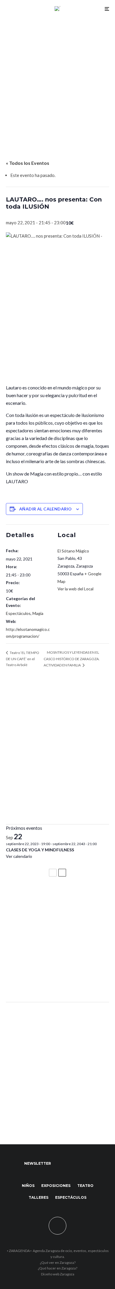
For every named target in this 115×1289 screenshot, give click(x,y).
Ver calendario (19, 856)
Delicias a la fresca (28, 981)
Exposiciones (55, 1185)
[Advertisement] (57, 78)
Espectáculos (18, 613)
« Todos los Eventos (27, 163)
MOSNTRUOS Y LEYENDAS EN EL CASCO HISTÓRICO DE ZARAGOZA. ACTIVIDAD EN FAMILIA (72, 658)
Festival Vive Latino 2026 (35, 897)
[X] (72, 1163)
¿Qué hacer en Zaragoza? (57, 1268)
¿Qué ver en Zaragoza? (57, 1262)
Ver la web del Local (75, 588)
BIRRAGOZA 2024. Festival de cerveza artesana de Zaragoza (51, 952)
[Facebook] (61, 1163)
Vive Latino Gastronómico (37, 923)
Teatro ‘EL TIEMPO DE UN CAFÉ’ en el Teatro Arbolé (22, 658)
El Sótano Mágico (73, 550)
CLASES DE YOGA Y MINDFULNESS (40, 849)
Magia (37, 613)
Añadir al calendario (45, 508)
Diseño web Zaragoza (57, 1274)
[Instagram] (84, 1163)
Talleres (38, 1197)
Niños (28, 1185)
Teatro (85, 1185)
